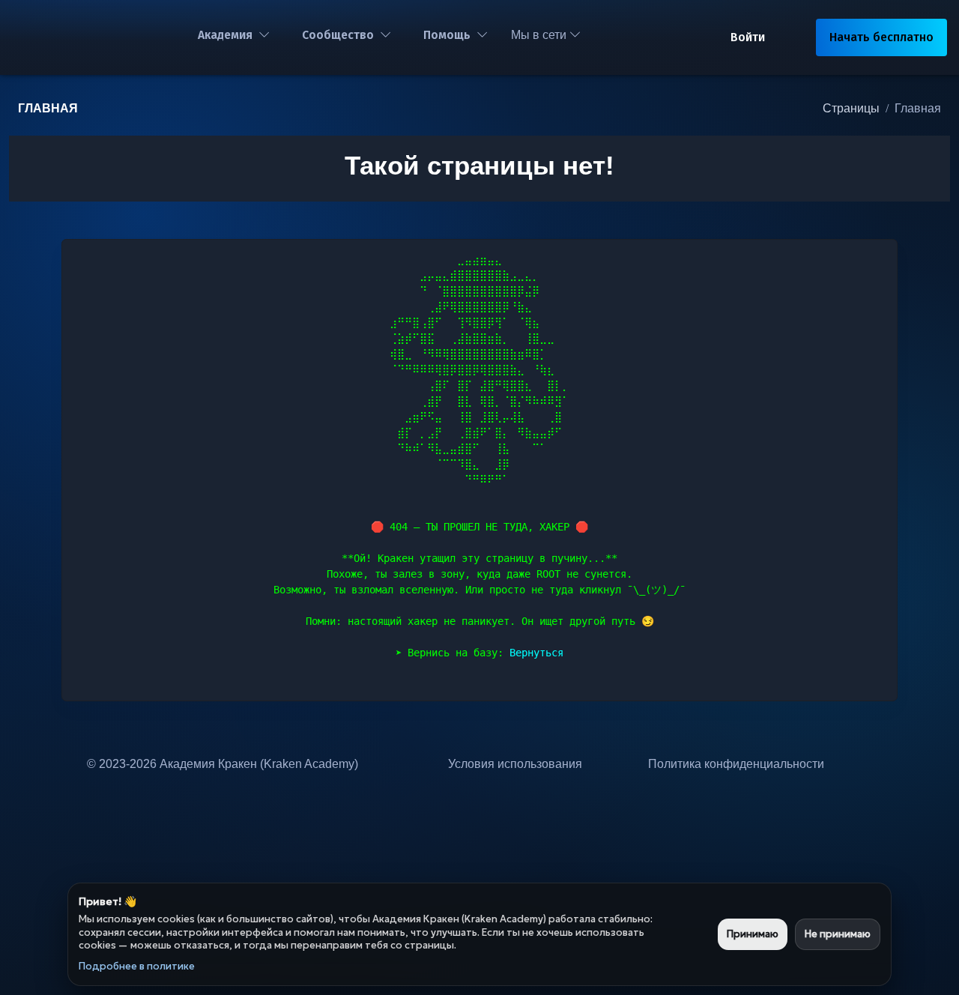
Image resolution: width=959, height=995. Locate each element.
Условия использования (515, 763)
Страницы (851, 108)
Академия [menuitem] (225, 35)
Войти (747, 37)
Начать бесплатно (881, 37)
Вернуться (536, 653)
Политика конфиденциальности (736, 763)
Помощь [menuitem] (447, 35)
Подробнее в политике (137, 966)
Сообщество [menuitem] (338, 35)
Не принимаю (838, 934)
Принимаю (752, 934)
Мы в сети (540, 34)
